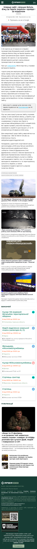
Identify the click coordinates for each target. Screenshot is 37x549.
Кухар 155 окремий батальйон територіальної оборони (15, 314)
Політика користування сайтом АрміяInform (13, 503)
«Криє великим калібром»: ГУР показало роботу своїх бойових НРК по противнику (16, 230)
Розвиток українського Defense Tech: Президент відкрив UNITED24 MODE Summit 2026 (17, 294)
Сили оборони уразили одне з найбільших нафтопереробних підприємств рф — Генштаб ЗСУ (17, 262)
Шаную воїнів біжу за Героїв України (12, 175)
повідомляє (11, 66)
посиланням (23, 107)
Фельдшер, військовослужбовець (13, 347)
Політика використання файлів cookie (11, 505)
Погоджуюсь (18, 546)
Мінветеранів (13, 173)
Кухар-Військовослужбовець (16, 363)
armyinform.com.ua (7, 498)
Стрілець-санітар (11, 377)
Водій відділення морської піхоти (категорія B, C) (15, 329)
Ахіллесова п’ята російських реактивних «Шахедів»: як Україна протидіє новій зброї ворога (20, 457)
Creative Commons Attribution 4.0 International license (18, 491)
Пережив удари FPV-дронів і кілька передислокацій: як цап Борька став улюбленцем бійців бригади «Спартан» (21, 466)
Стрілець (6, 389)
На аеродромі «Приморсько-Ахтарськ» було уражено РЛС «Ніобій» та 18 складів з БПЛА (17, 199)
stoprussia (5, 173)
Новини (18, 13)
